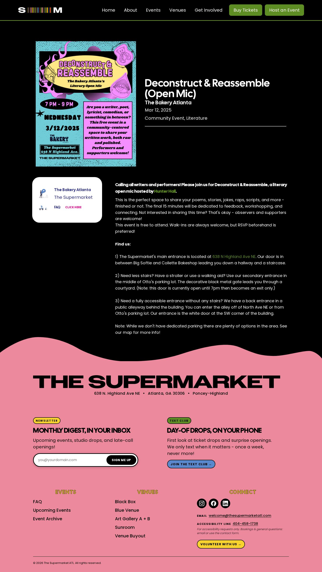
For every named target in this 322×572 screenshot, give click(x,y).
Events (153, 10)
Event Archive (47, 519)
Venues (177, 10)
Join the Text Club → (191, 464)
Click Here (73, 207)
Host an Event (284, 10)
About (130, 10)
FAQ (37, 502)
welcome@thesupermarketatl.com (240, 515)
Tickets (246, 10)
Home (108, 10)
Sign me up (121, 460)
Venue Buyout (130, 536)
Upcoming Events (52, 510)
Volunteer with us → (220, 544)
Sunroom (125, 527)
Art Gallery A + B (132, 519)
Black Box (125, 502)
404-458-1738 (245, 523)
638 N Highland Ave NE (234, 256)
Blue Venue (127, 510)
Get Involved (209, 10)
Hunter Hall (165, 191)
